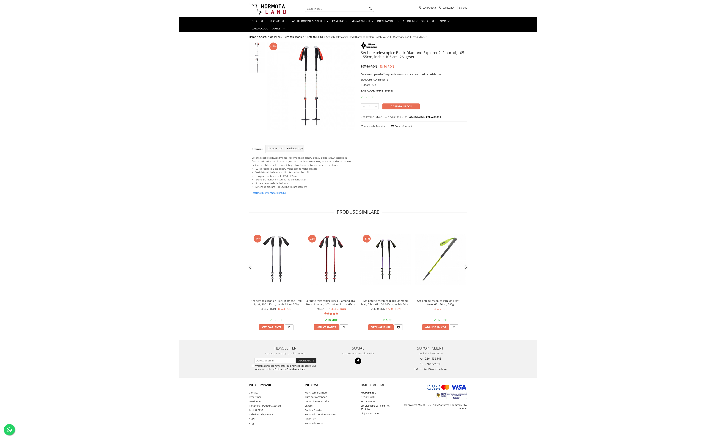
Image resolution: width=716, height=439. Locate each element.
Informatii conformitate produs (269, 192)
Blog (251, 423)
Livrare (309, 405)
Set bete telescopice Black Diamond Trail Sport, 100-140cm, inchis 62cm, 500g (276, 302)
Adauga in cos (401, 106)
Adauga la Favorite (374, 126)
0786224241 (433, 364)
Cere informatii (403, 126)
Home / (254, 37)
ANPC (252, 419)
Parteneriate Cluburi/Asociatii (265, 405)
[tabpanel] (311, 86)
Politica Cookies (313, 410)
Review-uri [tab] (295, 148)
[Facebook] (358, 361)
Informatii (313, 385)
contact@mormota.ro (433, 369)
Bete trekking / (316, 37)
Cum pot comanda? (316, 397)
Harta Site (310, 419)
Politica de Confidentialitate (289, 369)
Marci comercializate (316, 392)
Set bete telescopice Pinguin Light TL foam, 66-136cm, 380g (440, 302)
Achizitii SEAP (256, 410)
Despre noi (255, 397)
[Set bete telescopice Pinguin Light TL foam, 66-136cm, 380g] (440, 259)
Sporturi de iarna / (271, 37)
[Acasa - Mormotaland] (267, 9)
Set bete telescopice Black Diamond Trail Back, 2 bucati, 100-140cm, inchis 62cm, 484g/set (331, 302)
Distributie (254, 401)
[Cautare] (370, 9)
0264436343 (433, 358)
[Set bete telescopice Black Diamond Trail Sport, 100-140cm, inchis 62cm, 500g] (276, 259)
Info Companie (260, 385)
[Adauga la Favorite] (289, 327)
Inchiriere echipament (261, 414)
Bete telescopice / (295, 37)
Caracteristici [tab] (275, 148)
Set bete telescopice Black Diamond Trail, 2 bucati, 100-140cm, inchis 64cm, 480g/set (385, 302)
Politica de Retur (314, 423)
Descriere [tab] (257, 149)
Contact (253, 392)
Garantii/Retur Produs (317, 401)
